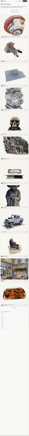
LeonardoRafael (5, 256)
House (2, 314)
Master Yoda (4, 207)
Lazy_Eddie (4, 305)
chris (3, 110)
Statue (2, 321)
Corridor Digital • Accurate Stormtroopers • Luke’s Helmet (11, 36)
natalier (4, 183)
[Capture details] (24, 37)
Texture (2, 323)
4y (4, 134)
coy (3, 134)
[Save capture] (26, 36)
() (9, 311)
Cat (1, 315)
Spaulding (4, 61)
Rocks (2, 322)
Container (2, 313)
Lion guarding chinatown (6, 109)
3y (7, 256)
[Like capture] (27, 36)
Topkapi (4, 280)
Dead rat (4, 85)
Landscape (2, 320)
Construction (3, 328)
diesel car (4, 231)
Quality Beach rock (5, 158)
